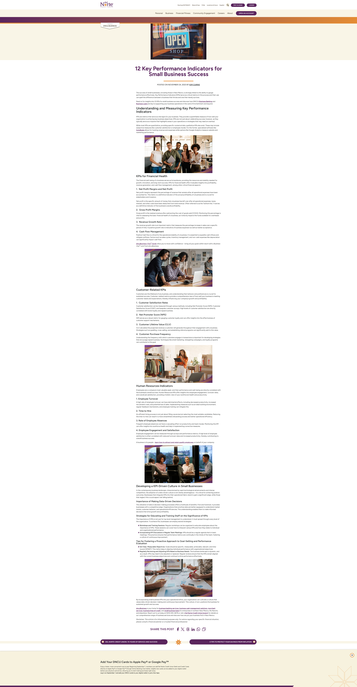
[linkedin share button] (193, 629)
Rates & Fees (196, 5)
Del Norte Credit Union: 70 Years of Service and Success (131, 642)
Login (251, 5)
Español (222, 5)
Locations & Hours (212, 5)
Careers (221, 13)
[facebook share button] (178, 629)
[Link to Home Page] (106, 4)
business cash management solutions (193, 608)
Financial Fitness (183, 13)
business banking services (169, 608)
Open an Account (246, 13)
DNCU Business (110, 26)
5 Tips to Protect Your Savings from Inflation (231, 642)
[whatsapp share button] (198, 629)
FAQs (203, 5)
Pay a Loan (238, 5)
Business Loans (141, 104)
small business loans (171, 611)
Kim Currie (194, 85)
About (230, 13)
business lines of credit (152, 611)
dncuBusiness (141, 608)
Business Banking (205, 101)
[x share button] (183, 629)
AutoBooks (140, 130)
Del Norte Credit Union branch (196, 613)
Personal (159, 13)
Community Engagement (204, 13)
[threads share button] (188, 629)
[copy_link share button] (204, 629)
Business (169, 13)
